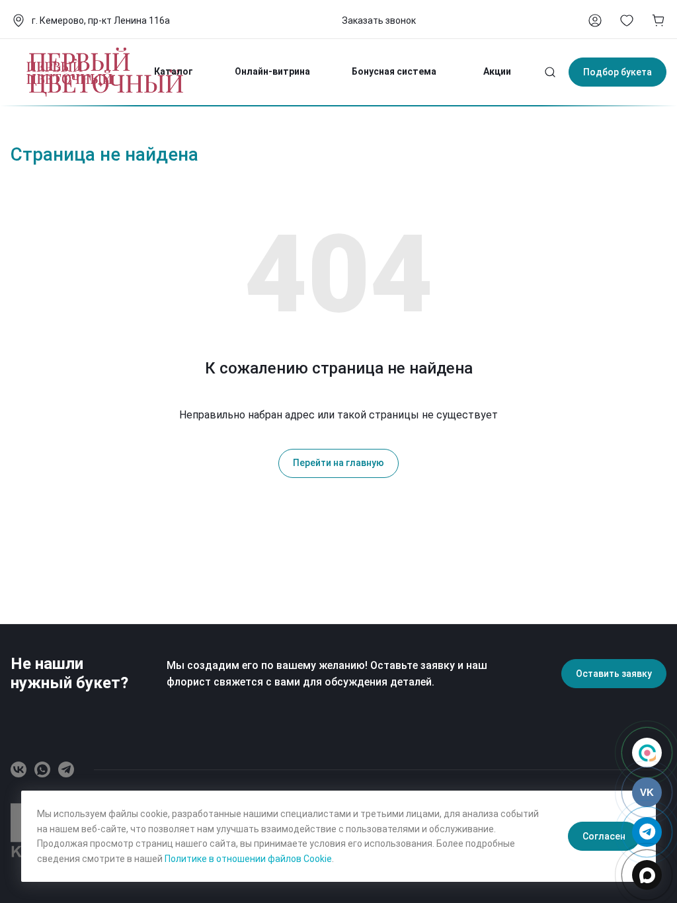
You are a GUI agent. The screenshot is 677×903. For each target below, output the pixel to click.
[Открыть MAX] (647, 875)
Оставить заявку (614, 673)
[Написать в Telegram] (647, 832)
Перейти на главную (338, 462)
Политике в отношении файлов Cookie (248, 858)
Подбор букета (617, 72)
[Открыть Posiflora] (647, 752)
